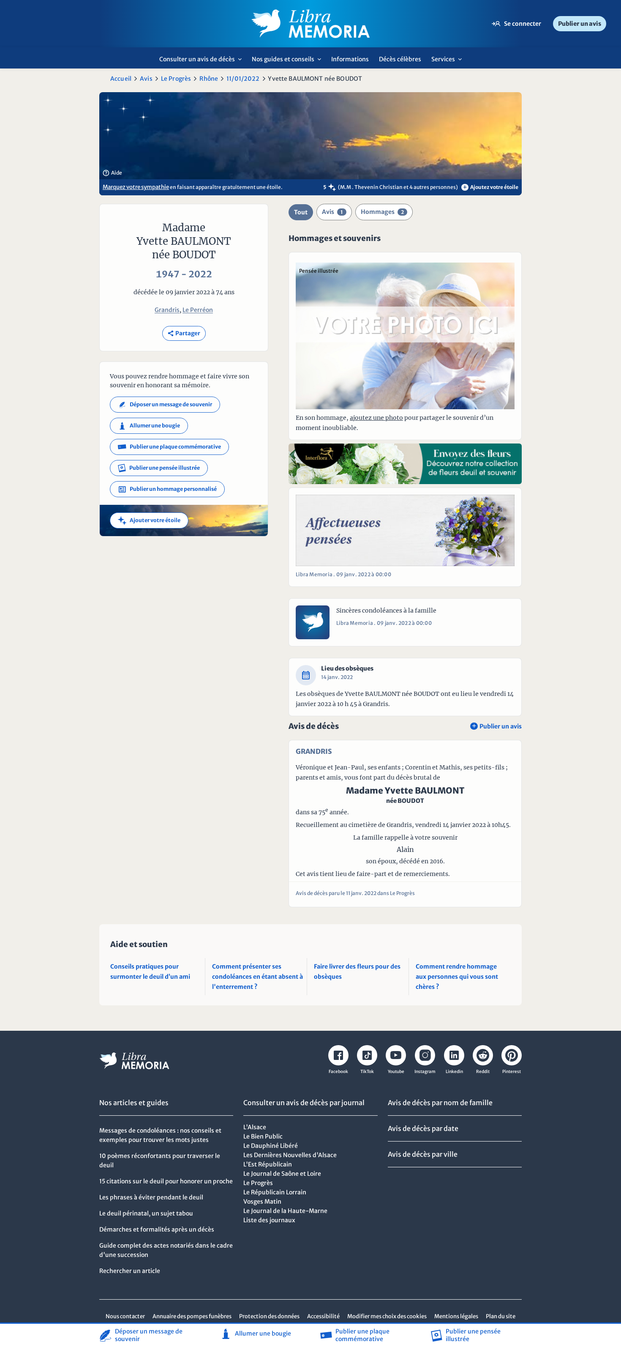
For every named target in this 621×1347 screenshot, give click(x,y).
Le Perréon (197, 310)
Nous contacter (125, 1316)
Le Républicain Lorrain (274, 1192)
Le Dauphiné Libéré (270, 1146)
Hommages (382, 212)
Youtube (396, 1071)
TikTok (367, 1071)
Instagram (425, 1071)
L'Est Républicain (267, 1164)
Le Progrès (176, 78)
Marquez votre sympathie (136, 187)
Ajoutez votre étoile (490, 187)
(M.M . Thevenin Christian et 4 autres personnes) (398, 187)
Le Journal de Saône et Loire (282, 1173)
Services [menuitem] (449, 61)
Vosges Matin (262, 1201)
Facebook (338, 1071)
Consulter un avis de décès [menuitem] (203, 61)
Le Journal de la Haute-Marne (285, 1211)
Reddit (483, 1071)
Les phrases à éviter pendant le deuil (151, 1197)
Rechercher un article (129, 1271)
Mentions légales (456, 1316)
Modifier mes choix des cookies (387, 1316)
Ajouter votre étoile (149, 520)
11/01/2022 (242, 78)
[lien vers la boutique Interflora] (405, 464)
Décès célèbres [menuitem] (400, 59)
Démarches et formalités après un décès (156, 1229)
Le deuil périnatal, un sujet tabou (146, 1213)
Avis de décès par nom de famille (440, 1102)
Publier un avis (579, 23)
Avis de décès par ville (423, 1154)
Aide (112, 173)
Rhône (208, 78)
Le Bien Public (263, 1136)
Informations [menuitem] (350, 59)
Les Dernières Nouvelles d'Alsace (290, 1155)
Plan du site (500, 1316)
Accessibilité (323, 1316)
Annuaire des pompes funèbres (192, 1316)
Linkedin (454, 1071)
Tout (301, 212)
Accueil (120, 78)
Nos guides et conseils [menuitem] (288, 61)
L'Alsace (254, 1127)
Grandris (167, 310)
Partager (184, 333)
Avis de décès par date (423, 1128)
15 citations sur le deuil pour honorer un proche (166, 1181)
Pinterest (511, 1071)
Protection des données (269, 1316)
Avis (146, 78)
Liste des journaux (269, 1220)
